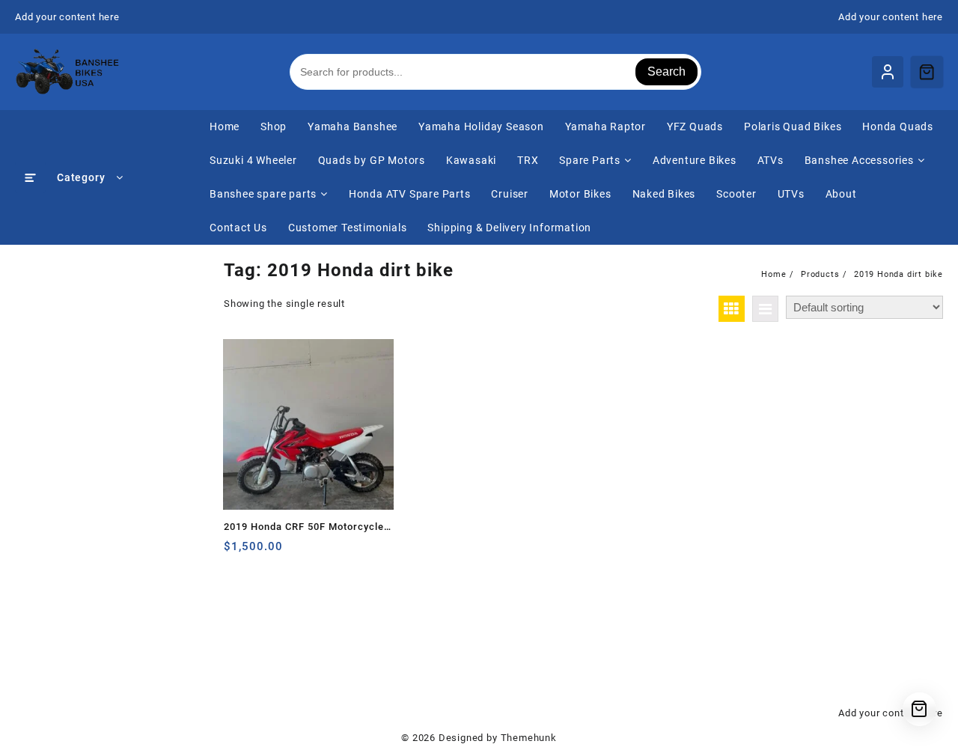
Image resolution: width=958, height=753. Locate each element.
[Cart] (927, 72)
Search (666, 71)
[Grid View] (731, 309)
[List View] (765, 309)
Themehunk (529, 737)
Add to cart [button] (237, 552)
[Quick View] (266, 552)
